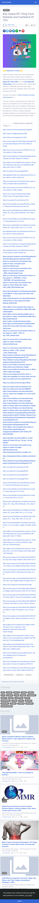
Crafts (16, 692)
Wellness (29, 703)
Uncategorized (7, 706)
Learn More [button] (28, 895)
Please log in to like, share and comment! (13, 682)
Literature (18, 698)
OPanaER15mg (8, 675)
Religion (28, 700)
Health (6, 10)
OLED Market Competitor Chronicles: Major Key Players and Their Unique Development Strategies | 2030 (19, 880)
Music (27, 698)
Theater (21, 703)
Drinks (30, 692)
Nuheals (28, 675)
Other (14, 700)
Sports (13, 703)
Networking (6, 700)
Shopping (5, 703)
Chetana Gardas (7, 817)
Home (11, 698)
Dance (24, 692)
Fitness (9, 695)
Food (16, 695)
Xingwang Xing (7, 781)
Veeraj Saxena (6, 853)
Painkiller (19, 675)
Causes (9, 692)
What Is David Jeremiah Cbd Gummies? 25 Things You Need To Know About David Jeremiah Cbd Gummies (19, 844)
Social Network (6, 2)
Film (3, 695)
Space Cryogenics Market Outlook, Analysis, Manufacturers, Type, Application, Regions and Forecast (18, 739)
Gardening (31, 695)
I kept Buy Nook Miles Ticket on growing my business (17, 774)
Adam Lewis (11, 24)
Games (23, 695)
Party (21, 700)
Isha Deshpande (7, 747)
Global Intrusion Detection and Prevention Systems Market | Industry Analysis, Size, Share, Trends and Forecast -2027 (19, 808)
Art (3, 692)
